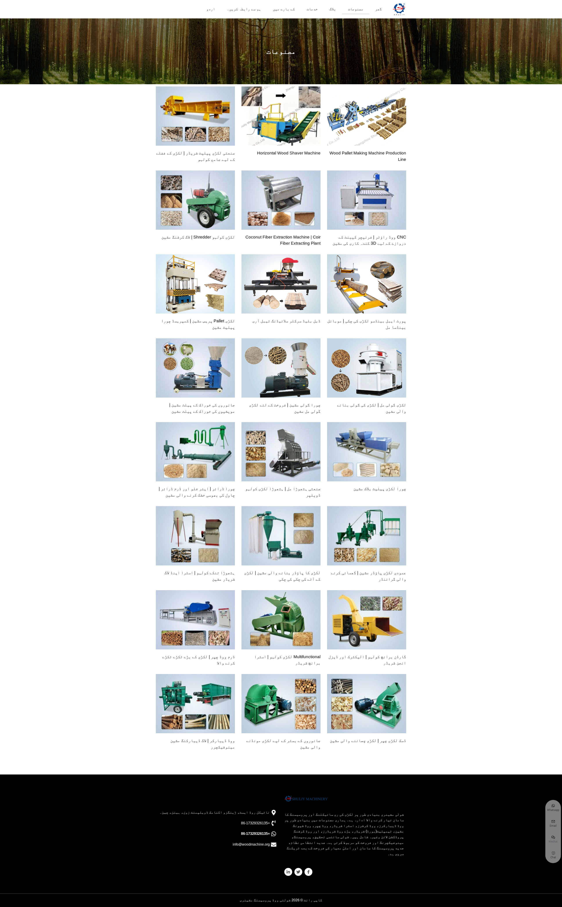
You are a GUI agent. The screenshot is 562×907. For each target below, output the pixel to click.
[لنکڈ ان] (288, 872)
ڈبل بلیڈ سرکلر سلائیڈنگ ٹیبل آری (286, 321)
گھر (378, 9)
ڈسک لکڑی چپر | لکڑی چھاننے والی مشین (368, 740)
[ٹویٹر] (298, 872)
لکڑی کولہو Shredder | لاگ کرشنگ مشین (198, 237)
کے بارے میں (284, 9)
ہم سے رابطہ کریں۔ (244, 9)
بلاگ (333, 9)
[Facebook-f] (308, 872)
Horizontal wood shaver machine (289, 153)
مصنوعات (355, 9)
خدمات (312, 9)
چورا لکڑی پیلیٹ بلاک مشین (379, 488)
